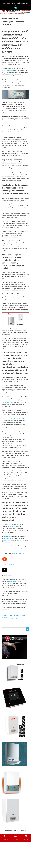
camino (19, 540)
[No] (29, 5)
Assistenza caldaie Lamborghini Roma (13, 418)
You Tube (11, 564)
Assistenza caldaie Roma (19, 553)
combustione (7, 538)
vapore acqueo (7, 536)
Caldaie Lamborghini (8, 70)
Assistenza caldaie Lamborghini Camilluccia (15, 619)
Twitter (10, 575)
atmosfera (6, 540)
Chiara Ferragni (11, 581)
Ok (16, 7)
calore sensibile (12, 526)
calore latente (7, 542)
